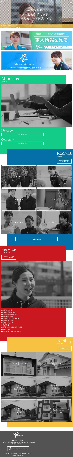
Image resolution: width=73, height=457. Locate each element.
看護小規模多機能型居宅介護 (12, 327)
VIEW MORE (22, 134)
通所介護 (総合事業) (9, 312)
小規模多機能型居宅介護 (11, 319)
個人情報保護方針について (18, 444)
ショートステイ (8, 316)
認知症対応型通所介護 (10, 314)
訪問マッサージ (8, 329)
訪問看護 (6, 325)
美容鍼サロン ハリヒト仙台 (12, 331)
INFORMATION (6, 26)
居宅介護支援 (7, 310)
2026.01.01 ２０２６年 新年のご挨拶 (10, 27)
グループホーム (8, 323)
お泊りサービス (8, 321)
